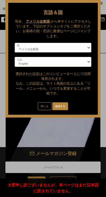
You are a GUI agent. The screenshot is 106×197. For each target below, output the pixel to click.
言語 (19, 59)
